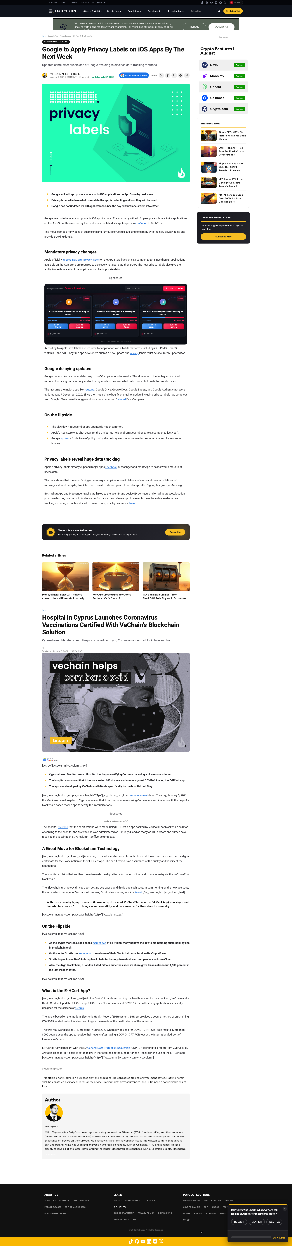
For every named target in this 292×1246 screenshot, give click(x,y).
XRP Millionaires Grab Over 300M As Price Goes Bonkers (231, 198)
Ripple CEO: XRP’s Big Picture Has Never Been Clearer (232, 135)
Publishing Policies (55, 1213)
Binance (198, 1213)
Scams (186, 1213)
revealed (63, 827)
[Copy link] (187, 75)
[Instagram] (220, 2)
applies (65, 438)
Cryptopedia (132, 1201)
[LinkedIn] (216, 2)
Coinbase (211, 1213)
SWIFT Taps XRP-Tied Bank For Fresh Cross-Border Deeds (231, 151)
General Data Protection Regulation (108, 1048)
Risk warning (165, 1213)
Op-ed (186, 1220)
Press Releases (52, 1207)
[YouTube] (211, 2)
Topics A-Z (149, 1201)
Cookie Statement (124, 1213)
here (132, 503)
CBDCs (215, 1207)
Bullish (239, 1222)
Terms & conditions (125, 1219)
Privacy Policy (146, 1213)
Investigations (191, 1201)
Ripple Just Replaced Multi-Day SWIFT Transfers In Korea (231, 167)
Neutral (274, 1222)
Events (64, 2)
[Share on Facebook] (167, 75)
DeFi (206, 1207)
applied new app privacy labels (81, 259)
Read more (50, 1154)
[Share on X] (161, 75)
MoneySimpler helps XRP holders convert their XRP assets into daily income (63, 598)
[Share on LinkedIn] (174, 75)
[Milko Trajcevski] (45, 75)
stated (122, 399)
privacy (134, 353)
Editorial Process (75, 1207)
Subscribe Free (223, 236)
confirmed (141, 223)
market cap (99, 943)
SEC (206, 1201)
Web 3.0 (229, 1201)
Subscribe (234, 11)
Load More (116, 1171)
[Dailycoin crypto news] (62, 11)
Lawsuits (216, 1201)
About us (53, 2)
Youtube (89, 389)
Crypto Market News (56, 42)
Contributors (81, 1201)
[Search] (219, 11)
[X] (225, 2)
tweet (138, 892)
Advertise (84, 2)
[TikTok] (202, 2)
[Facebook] (207, 2)
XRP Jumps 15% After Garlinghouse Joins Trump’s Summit (231, 182)
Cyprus (79, 1008)
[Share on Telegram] (180, 75)
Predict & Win (174, 288)
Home (44, 36)
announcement (139, 795)
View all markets (75, 288)
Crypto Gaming (191, 1207)
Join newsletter (99, 2)
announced (85, 953)
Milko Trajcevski (70, 73)
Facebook (111, 467)
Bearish (257, 1222)
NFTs (223, 1213)
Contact (73, 2)
